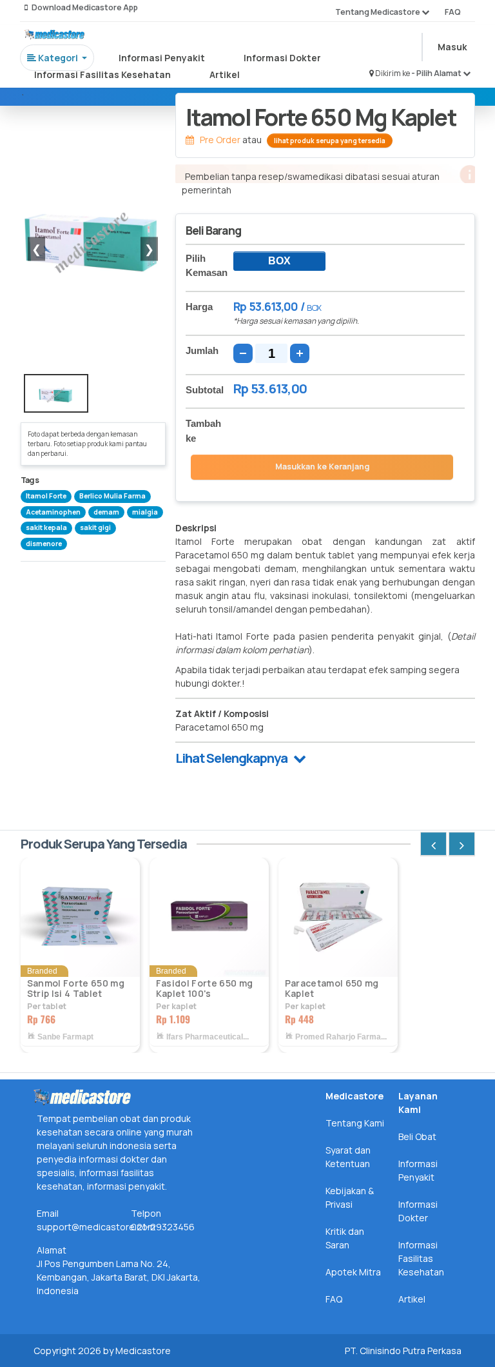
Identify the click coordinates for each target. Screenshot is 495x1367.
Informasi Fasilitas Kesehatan (102, 74)
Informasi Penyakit (162, 58)
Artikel (224, 74)
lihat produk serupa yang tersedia (329, 140)
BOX (279, 260)
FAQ (453, 11)
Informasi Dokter (282, 58)
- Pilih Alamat (437, 73)
